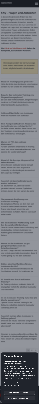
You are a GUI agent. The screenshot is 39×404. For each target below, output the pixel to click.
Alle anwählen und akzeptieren (19, 398)
